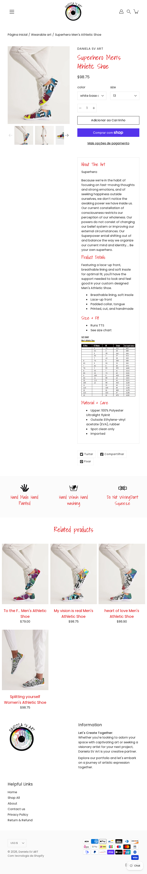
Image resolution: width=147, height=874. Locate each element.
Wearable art (41, 34)
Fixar (87, 461)
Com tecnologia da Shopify (26, 856)
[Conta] (121, 11)
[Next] (67, 135)
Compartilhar (114, 454)
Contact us (16, 809)
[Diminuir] (80, 108)
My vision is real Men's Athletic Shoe (73, 613)
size (113, 87)
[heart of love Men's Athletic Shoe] (122, 574)
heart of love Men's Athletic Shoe (122, 613)
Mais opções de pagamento (108, 143)
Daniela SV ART (28, 852)
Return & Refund (20, 820)
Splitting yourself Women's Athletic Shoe (25, 699)
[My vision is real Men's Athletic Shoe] (73, 574)
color (81, 87)
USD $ (14, 843)
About (12, 803)
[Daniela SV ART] (73, 11)
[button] (129, 11)
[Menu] (12, 12)
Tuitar (88, 454)
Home (12, 792)
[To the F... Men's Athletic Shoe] (25, 574)
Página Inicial (18, 34)
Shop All (14, 798)
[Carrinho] (136, 11)
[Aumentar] (94, 108)
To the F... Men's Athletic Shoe (25, 613)
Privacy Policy (18, 814)
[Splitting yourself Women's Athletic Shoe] (25, 660)
